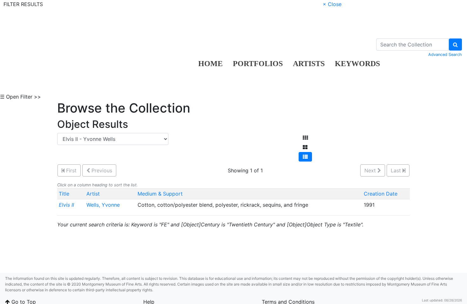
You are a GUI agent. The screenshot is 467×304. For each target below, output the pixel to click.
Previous (101, 170)
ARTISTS (309, 63)
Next (370, 170)
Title (64, 193)
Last (397, 170)
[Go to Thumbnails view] (305, 137)
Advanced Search (445, 54)
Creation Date (380, 193)
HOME (210, 63)
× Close (332, 4)
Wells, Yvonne (103, 205)
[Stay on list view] (305, 157)
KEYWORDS (357, 63)
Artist (93, 193)
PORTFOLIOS (258, 63)
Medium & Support (160, 193)
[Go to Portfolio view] (305, 147)
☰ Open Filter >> (20, 96)
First (70, 170)
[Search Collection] (455, 44)
